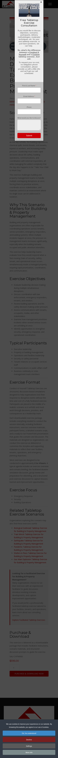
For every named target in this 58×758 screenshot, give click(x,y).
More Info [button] (29, 752)
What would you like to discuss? (29, 118)
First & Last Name (29, 86)
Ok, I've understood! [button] (29, 733)
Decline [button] (29, 739)
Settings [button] (29, 746)
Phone (29, 107)
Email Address (29, 96)
